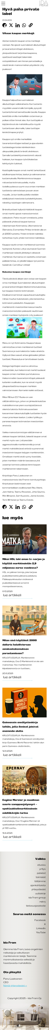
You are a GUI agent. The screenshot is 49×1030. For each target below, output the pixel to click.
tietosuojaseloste (36, 905)
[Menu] (3, 3)
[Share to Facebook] (4, 25)
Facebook (40, 920)
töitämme (40, 881)
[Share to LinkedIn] (17, 25)
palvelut (41, 873)
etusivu (41, 864)
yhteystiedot (39, 889)
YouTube (41, 932)
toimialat (41, 877)
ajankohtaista (38, 885)
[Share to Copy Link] (31, 25)
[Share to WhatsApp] (24, 25)
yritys (42, 868)
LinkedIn (41, 928)
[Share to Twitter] (11, 25)
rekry (42, 901)
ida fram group (37, 897)
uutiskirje (40, 893)
